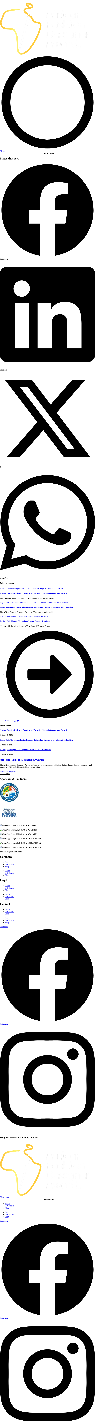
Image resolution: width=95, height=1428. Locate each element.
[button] (47, 211)
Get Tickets (9, 864)
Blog (7, 866)
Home (7, 862)
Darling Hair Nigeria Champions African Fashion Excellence (25, 621)
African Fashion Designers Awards (22, 759)
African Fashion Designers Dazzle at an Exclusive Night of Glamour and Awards (33, 593)
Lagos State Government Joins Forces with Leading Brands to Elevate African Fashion (36, 607)
